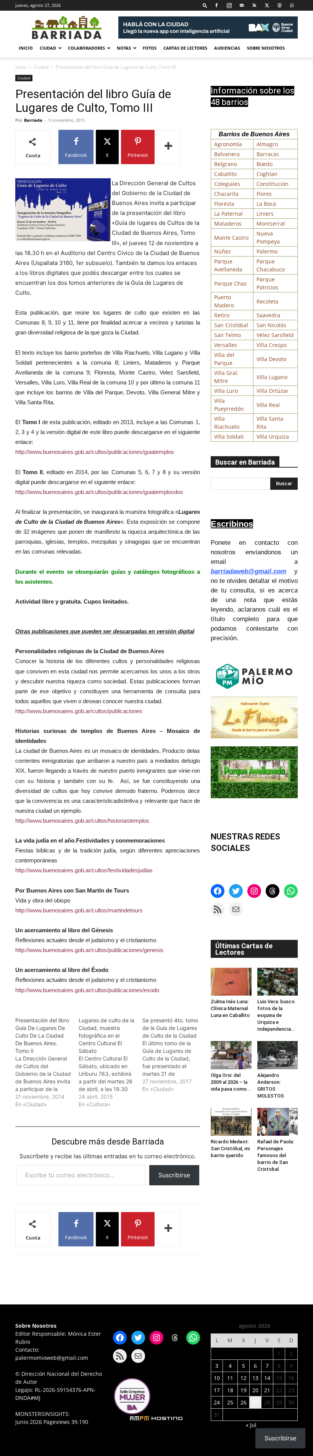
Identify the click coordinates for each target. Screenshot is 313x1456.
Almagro (267, 144)
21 (267, 1390)
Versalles (225, 345)
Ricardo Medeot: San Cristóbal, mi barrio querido (230, 1148)
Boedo (265, 164)
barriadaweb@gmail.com (248, 571)
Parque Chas (230, 283)
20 (255, 1390)
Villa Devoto (271, 359)
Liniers (265, 213)
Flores (264, 193)
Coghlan (267, 174)
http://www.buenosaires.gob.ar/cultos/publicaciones (78, 711)
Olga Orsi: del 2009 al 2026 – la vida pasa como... (231, 1082)
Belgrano (225, 164)
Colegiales (227, 183)
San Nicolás (271, 325)
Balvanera (227, 154)
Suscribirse (174, 1175)
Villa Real (268, 404)
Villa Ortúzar (273, 390)
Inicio (26, 48)
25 (230, 1402)
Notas (124, 48)
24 (217, 1402)
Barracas (268, 154)
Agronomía (228, 144)
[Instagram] (229, 5)
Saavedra (268, 315)
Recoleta (267, 301)
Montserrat (271, 223)
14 (267, 1378)
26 (243, 1402)
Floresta (224, 203)
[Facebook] (216, 5)
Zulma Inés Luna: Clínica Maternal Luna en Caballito (230, 1008)
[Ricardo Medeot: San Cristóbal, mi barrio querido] (231, 1122)
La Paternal (228, 213)
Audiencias (227, 48)
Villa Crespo (272, 345)
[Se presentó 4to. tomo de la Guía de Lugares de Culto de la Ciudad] (174, 1055)
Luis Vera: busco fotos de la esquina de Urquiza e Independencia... (276, 1015)
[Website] (279, 5)
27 (255, 1402)
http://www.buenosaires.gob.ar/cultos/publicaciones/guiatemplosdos (99, 492)
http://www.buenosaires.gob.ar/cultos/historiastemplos (82, 820)
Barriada (33, 120)
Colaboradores (86, 48)
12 (243, 1378)
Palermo (267, 251)
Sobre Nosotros (266, 48)
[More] (169, 147)
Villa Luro (226, 390)
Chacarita (226, 193)
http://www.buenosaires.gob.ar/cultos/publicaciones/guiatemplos (94, 452)
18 (230, 1390)
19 (243, 1390)
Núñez (222, 251)
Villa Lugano (272, 377)
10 (217, 1378)
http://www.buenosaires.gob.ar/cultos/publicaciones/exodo (87, 990)
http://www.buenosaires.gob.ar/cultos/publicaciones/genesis (89, 950)
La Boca (266, 203)
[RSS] (254, 5)
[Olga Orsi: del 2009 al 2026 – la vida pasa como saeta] (231, 1055)
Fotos (149, 48)
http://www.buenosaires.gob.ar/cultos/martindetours (79, 910)
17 (217, 1390)
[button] (205, 5)
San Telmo (227, 335)
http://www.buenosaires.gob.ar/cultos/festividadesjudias (84, 870)
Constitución (273, 183)
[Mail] (241, 5)
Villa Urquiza (273, 436)
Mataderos (228, 223)
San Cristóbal (231, 325)
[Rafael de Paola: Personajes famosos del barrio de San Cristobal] (277, 1122)
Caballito (225, 174)
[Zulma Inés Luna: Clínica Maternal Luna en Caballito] (231, 982)
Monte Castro (231, 237)
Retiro (221, 315)
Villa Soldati (229, 436)
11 (230, 1378)
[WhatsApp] (292, 5)
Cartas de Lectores (185, 48)
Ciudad (48, 48)
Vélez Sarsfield (275, 335)
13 (255, 1378)
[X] (267, 5)
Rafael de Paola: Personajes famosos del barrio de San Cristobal (275, 1155)
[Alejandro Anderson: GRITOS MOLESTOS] (277, 1055)
